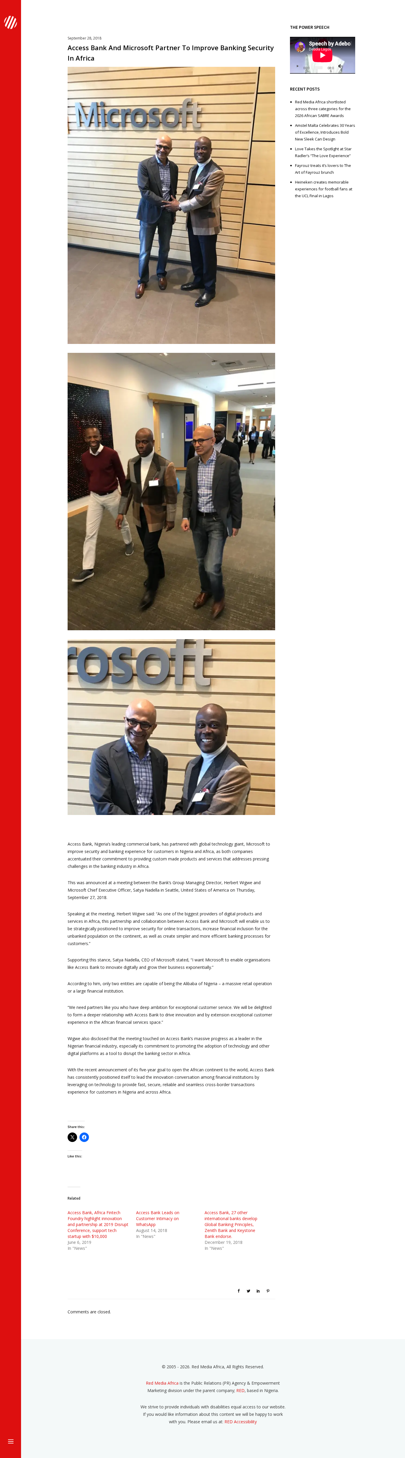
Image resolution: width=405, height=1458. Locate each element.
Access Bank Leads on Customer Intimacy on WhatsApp (157, 1218)
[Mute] (340, 66)
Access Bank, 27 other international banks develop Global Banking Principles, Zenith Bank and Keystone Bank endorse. (231, 1224)
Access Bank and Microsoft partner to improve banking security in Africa (171, 52)
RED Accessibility (240, 1421)
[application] (322, 55)
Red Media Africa (162, 1383)
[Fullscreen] (349, 66)
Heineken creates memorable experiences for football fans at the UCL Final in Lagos (323, 188)
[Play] (297, 66)
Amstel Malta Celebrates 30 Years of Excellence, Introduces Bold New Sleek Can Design (325, 132)
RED (240, 1390)
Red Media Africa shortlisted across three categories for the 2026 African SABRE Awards (323, 108)
